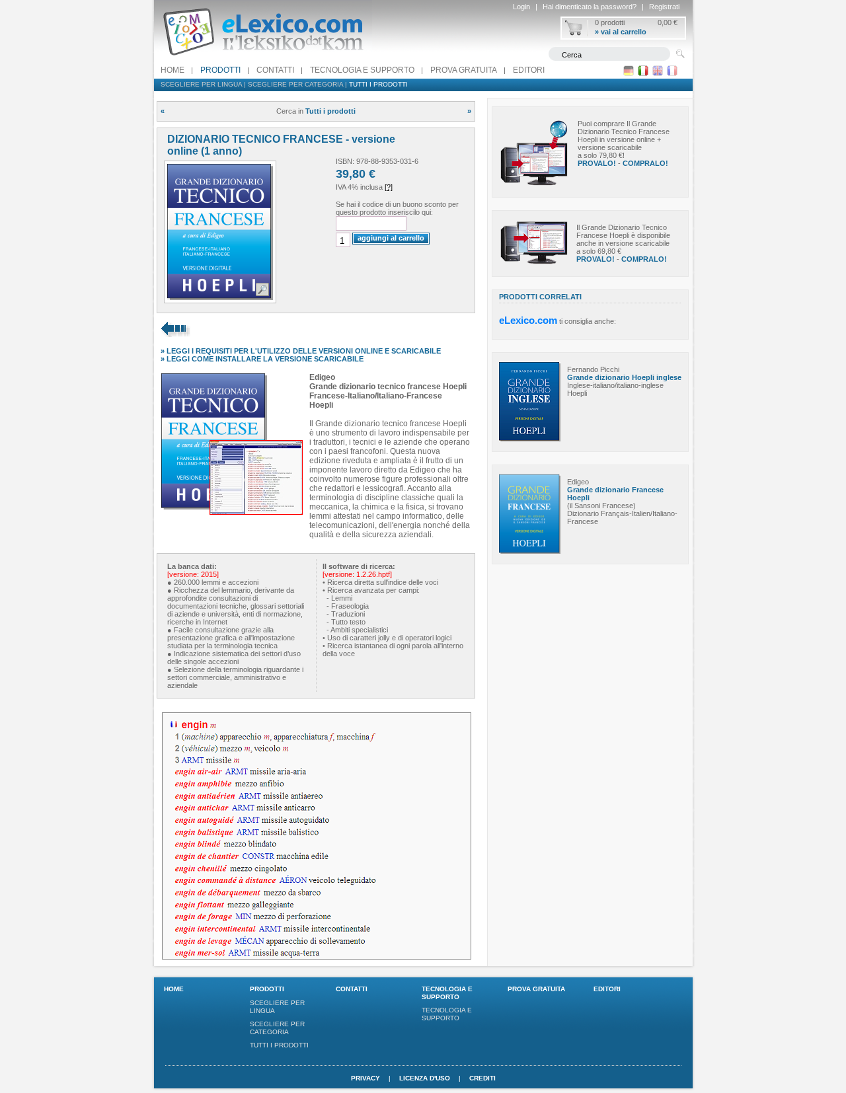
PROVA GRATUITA (463, 70)
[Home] (263, 58)
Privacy (365, 1078)
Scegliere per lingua (201, 84)
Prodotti (220, 70)
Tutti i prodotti (378, 84)
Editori (529, 70)
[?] (389, 187)
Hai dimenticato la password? (589, 7)
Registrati (664, 7)
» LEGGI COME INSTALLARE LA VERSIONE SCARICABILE (262, 359)
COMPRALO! (645, 163)
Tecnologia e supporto (362, 70)
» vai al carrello (620, 32)
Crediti (482, 1078)
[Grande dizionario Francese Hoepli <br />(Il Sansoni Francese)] (529, 551)
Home (172, 70)
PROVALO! (597, 163)
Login (521, 7)
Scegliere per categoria (295, 84)
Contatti (275, 70)
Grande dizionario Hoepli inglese (624, 377)
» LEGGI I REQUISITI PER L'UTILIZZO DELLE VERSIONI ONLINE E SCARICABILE (301, 351)
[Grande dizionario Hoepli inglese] (529, 438)
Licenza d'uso (424, 1078)
